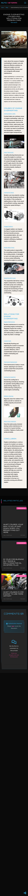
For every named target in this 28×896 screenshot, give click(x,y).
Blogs (7, 7)
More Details (14, 22)
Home (2, 7)
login (13, 626)
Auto (9, 3)
